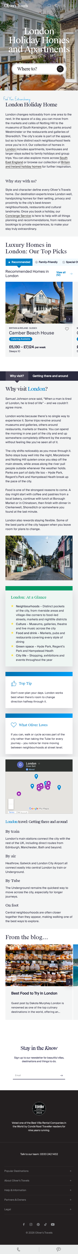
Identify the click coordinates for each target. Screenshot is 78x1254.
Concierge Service (18, 215)
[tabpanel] (39, 317)
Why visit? (17, 376)
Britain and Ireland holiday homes (37, 164)
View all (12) (61, 273)
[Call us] (19, 1249)
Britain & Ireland (18, 328)
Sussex (33, 328)
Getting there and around (50, 376)
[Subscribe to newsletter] (61, 1074)
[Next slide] (70, 303)
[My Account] (64, 5)
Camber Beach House (31, 333)
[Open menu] (71, 5)
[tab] (19, 262)
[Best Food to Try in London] (39, 982)
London (11, 149)
